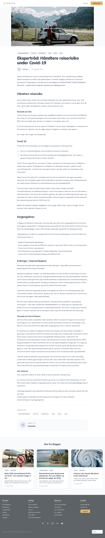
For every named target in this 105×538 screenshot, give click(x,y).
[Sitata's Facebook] (43, 523)
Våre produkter (32, 504)
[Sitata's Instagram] (52, 523)
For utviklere (57, 512)
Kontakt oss (83, 507)
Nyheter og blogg (33, 507)
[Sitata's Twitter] (48, 523)
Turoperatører (6, 510)
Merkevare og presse (34, 512)
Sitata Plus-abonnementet (46, 305)
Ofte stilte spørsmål (60, 504)
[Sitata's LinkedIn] (57, 523)
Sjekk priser (97, 3)
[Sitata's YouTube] (62, 523)
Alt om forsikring (59, 510)
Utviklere (4, 517)
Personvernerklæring (34, 517)
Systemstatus (58, 515)
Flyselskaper (5, 507)
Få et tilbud (57, 507)
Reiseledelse (6, 515)
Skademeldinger (85, 504)
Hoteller (4, 512)
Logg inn (85, 511)
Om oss (85, 3)
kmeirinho (32, 426)
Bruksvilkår (31, 515)
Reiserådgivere (6, 504)
